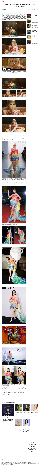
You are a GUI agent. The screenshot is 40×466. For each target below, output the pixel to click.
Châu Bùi (8, 394)
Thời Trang (4, 9)
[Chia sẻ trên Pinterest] (34, 9)
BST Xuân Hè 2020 (11, 392)
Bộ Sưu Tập (32, 412)
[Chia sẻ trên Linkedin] (37, 9)
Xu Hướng (33, 43)
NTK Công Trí (4, 394)
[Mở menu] (37, 1)
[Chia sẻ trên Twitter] (35, 9)
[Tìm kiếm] (35, 1)
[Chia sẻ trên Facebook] (32, 9)
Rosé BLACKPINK (5, 392)
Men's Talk (33, 22)
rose (15, 392)
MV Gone (18, 392)
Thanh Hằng (22, 392)
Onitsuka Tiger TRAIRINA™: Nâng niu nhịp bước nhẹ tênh (18, 429)
